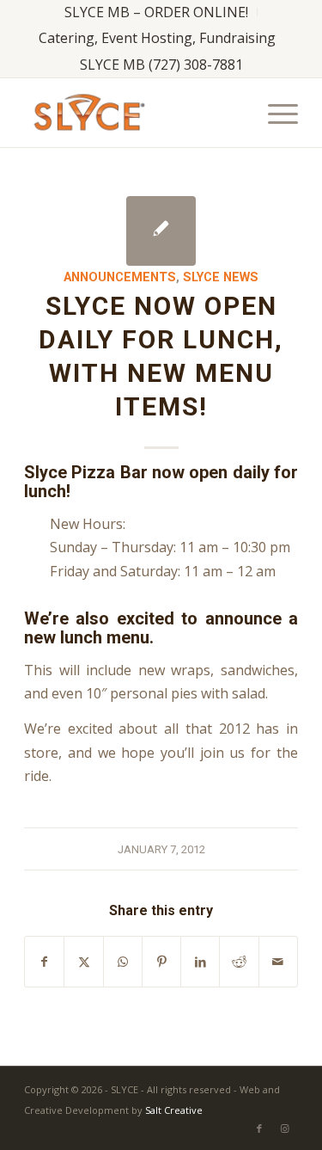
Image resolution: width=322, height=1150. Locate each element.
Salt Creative (174, 1110)
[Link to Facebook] (259, 1128)
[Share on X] (83, 962)
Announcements (120, 277)
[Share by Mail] (278, 962)
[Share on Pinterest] (161, 962)
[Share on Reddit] (239, 962)
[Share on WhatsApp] (123, 962)
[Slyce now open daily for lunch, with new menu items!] (161, 231)
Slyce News (220, 277)
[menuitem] (157, 12)
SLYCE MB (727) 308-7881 (161, 64)
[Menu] (274, 112)
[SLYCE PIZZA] (133, 112)
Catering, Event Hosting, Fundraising (157, 37)
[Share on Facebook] (44, 962)
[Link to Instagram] (285, 1128)
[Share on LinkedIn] (200, 962)
